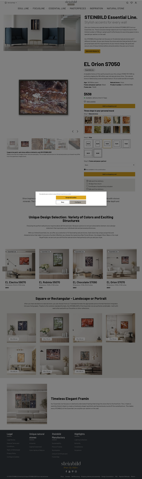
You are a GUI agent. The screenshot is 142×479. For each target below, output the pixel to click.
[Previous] (72, 131)
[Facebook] (66, 472)
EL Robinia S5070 (49, 282)
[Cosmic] (107, 129)
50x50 (88, 143)
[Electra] (88, 129)
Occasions (77, 450)
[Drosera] (126, 120)
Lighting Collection (80, 440)
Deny (62, 202)
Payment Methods (124, 476)
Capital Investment (35, 447)
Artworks (32, 443)
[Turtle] (126, 129)
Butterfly (77, 443)
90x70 (88, 153)
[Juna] (116, 120)
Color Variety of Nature (36, 450)
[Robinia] (97, 129)
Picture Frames (57, 447)
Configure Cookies (13, 457)
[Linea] (116, 129)
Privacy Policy (11, 453)
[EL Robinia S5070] (54, 264)
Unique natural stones (36, 436)
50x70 (97, 143)
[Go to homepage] (71, 3)
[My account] (136, 3)
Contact (67, 476)
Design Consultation (108, 476)
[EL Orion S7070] (122, 264)
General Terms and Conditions (13, 444)
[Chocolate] (88, 120)
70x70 (116, 143)
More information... (76, 194)
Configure (78, 202)
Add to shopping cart (109, 106)
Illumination (56, 450)
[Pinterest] (73, 472)
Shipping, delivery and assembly (90, 476)
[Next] (77, 131)
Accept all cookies (71, 197)
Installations (78, 447)
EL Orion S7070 (116, 282)
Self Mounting (75, 476)
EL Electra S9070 (15, 282)
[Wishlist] (131, 3)
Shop (62, 476)
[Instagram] (76, 472)
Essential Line (89, 70)
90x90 (97, 153)
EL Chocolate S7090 (85, 282)
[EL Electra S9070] (20, 264)
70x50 (107, 143)
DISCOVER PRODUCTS (92, 51)
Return (133, 476)
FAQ (116, 476)
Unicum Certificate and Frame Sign (59, 455)
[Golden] (107, 120)
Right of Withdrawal (13, 450)
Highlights (79, 434)
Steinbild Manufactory (58, 436)
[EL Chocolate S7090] (88, 264)
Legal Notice (11, 440)
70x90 (126, 143)
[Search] (127, 3)
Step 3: (95, 161)
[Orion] (97, 120)
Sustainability (56, 443)
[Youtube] (69, 472)
